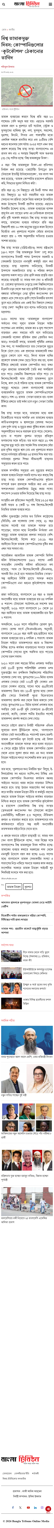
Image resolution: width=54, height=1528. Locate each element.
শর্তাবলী (35, 1473)
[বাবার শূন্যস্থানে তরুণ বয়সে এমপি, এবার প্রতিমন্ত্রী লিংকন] (27, 1044)
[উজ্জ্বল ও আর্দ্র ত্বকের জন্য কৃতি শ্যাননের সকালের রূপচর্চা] (27, 989)
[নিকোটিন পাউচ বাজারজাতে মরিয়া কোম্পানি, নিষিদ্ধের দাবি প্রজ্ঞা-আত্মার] (27, 919)
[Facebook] (13, 1508)
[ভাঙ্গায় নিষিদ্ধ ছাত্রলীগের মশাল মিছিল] (27, 1004)
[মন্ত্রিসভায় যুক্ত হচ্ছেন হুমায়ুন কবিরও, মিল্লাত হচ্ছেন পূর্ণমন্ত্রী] (27, 1165)
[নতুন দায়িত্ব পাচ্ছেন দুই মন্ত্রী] (27, 1082)
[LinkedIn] (35, 1508)
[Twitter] (20, 1508)
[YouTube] (28, 1508)
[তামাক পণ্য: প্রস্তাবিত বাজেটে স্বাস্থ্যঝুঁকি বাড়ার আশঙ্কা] (27, 932)
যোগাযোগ (7, 1473)
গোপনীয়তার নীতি (21, 1473)
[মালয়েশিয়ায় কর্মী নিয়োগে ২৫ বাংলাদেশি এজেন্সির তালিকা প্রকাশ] (27, 1206)
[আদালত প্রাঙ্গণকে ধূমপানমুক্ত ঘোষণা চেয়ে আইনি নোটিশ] (27, 906)
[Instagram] (42, 1508)
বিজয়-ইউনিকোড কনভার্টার (14, 1478)
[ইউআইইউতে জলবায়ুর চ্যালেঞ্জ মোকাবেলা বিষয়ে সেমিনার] (27, 974)
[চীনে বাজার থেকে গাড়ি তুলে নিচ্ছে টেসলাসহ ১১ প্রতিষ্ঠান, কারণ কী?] (27, 957)
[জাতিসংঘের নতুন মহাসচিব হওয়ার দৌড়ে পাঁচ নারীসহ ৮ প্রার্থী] (27, 1122)
